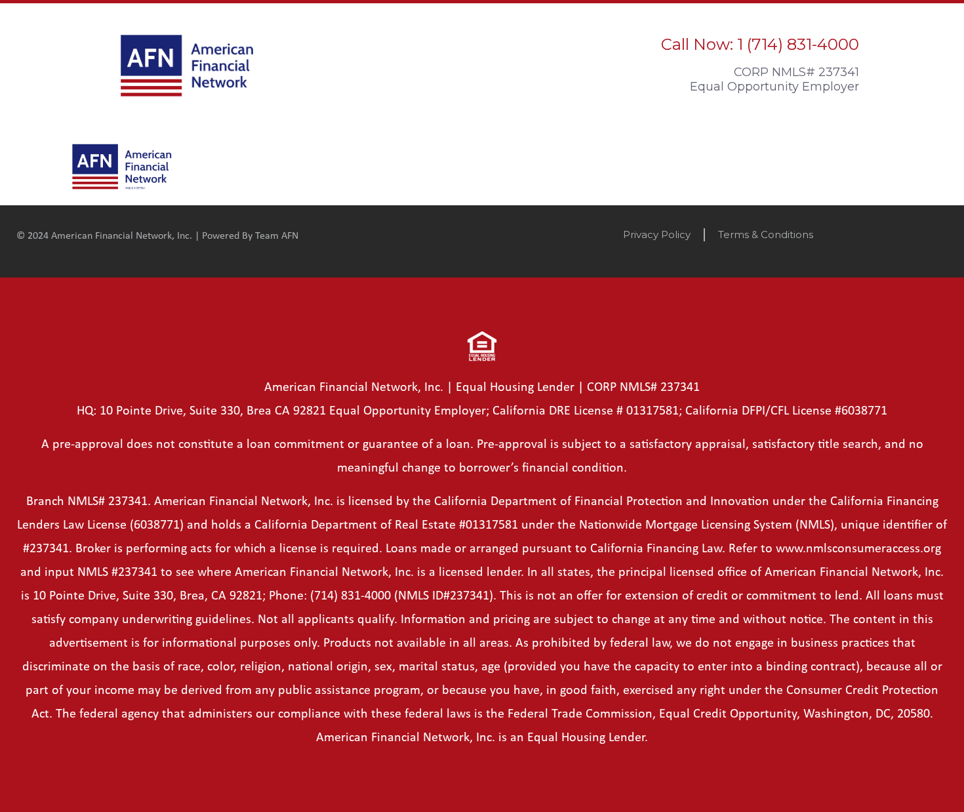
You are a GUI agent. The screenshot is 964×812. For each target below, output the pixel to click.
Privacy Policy (657, 234)
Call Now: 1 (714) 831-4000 (760, 44)
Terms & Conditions (765, 234)
